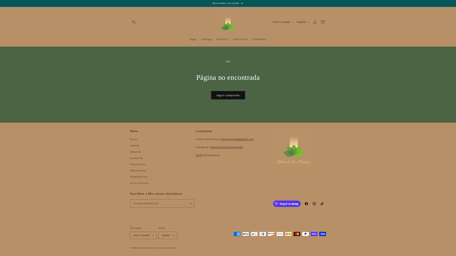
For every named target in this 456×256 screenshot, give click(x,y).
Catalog (134, 145)
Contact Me (136, 158)
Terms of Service (139, 183)
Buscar (134, 139)
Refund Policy (138, 170)
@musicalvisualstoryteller (226, 147)
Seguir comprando (228, 95)
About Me (135, 151)
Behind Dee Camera (146, 248)
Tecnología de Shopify (166, 248)
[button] (134, 22)
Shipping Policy (139, 176)
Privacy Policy (138, 164)
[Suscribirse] (190, 203)
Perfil (199, 155)
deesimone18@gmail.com (237, 139)
